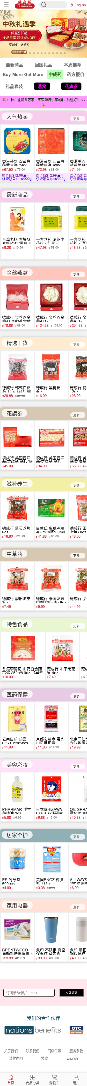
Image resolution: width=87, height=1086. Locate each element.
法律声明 (16, 1058)
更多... (77, 118)
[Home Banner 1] (43, 34)
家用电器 (17, 905)
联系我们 (32, 1050)
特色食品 (17, 624)
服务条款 (76, 1050)
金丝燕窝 (17, 272)
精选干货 (17, 342)
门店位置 (54, 1050)
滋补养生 (17, 483)
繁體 (72, 4)
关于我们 (11, 1050)
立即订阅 (71, 993)
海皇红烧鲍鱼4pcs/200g (17, 177)
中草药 (14, 553)
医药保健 (17, 694)
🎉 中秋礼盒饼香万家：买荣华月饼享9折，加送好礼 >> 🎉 (43, 102)
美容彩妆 (17, 764)
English (80, 4)
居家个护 (17, 834)
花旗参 (14, 413)
